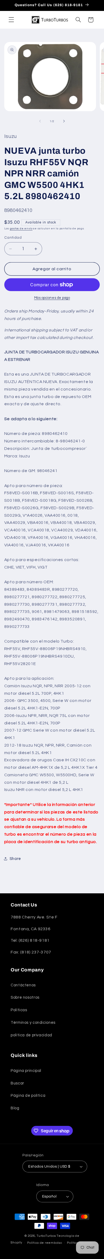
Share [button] (15, 859)
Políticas (19, 1010)
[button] (11, 20)
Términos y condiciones (33, 1023)
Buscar (17, 1083)
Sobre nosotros (25, 997)
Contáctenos (23, 985)
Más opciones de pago (52, 298)
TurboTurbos (46, 1235)
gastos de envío (21, 228)
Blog (15, 1108)
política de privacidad (31, 1035)
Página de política (28, 1096)
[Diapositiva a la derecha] (64, 121)
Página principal (26, 1071)
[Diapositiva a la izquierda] (40, 121)
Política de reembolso (44, 1242)
